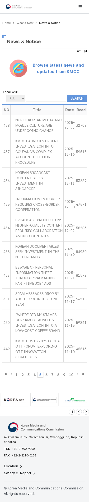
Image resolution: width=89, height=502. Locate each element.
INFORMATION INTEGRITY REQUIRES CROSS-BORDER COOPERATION (37, 204)
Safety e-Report (18, 473)
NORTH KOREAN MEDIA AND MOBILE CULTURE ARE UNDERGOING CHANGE (38, 125)
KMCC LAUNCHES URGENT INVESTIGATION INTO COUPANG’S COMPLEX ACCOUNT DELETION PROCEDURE (37, 152)
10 (71, 375)
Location (11, 466)
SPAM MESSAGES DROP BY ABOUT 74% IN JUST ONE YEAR (37, 299)
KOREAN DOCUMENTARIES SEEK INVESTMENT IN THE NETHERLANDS (37, 251)
